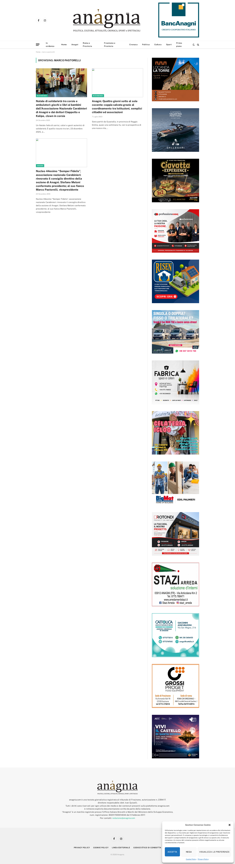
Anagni (74, 44)
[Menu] (37, 45)
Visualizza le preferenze (214, 852)
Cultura (158, 44)
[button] (229, 825)
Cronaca (133, 44)
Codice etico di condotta (147, 848)
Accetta (172, 852)
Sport (169, 44)
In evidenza (50, 44)
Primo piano (179, 44)
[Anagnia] (114, 20)
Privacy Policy (203, 859)
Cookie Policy (191, 859)
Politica (146, 44)
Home (64, 44)
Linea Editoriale (121, 848)
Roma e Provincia (87, 44)
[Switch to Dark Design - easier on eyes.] (193, 45)
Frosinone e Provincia (109, 44)
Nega (189, 852)
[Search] (198, 45)
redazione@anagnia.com (123, 818)
